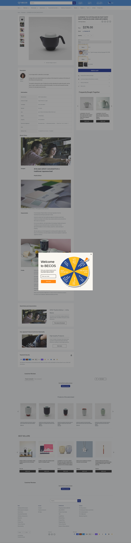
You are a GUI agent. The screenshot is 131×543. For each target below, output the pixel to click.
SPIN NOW (48, 281)
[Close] (91, 254)
